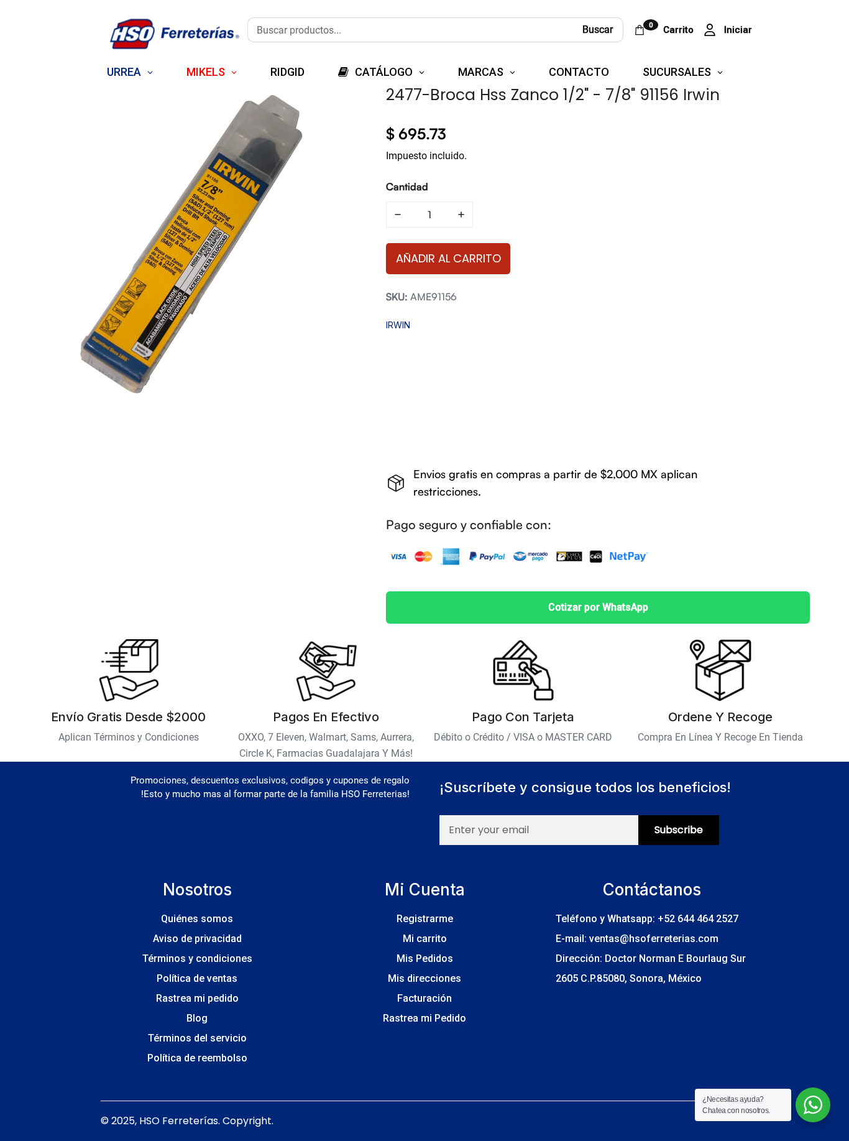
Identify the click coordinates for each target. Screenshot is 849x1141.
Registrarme (425, 919)
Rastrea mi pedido (197, 998)
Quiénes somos (197, 919)
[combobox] (409, 29)
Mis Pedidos (425, 958)
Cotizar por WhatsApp (598, 607)
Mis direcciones (424, 978)
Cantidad (407, 186)
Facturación (424, 998)
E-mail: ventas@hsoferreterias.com (637, 939)
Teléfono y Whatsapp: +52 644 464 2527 (647, 919)
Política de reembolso (197, 1058)
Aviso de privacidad (197, 939)
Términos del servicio (197, 1038)
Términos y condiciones (197, 958)
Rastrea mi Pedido (424, 1018)
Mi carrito (425, 939)
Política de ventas (197, 978)
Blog (197, 1018)
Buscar (597, 29)
